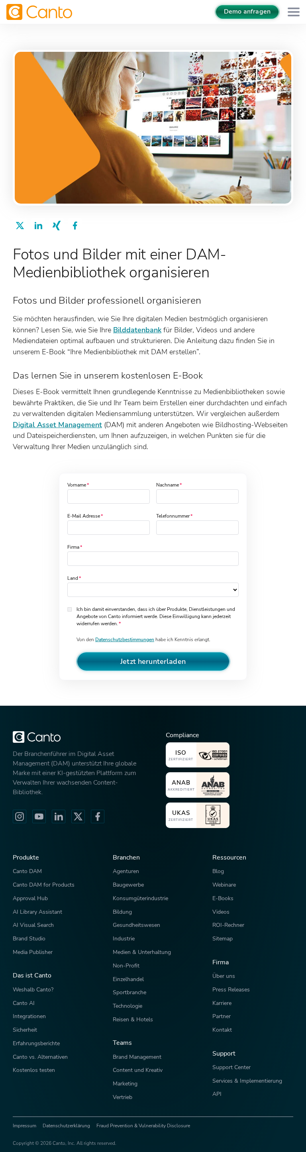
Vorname (76, 485)
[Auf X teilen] (20, 225)
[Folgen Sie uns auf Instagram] (19, 816)
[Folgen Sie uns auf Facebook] (97, 816)
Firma (73, 547)
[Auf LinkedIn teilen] (38, 225)
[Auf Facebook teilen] (75, 225)
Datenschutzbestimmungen (124, 639)
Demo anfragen (247, 11)
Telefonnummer (173, 516)
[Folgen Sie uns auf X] (78, 816)
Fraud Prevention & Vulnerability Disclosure (143, 1126)
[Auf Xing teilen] (56, 225)
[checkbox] (70, 609)
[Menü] (294, 12)
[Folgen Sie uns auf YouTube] (39, 816)
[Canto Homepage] (40, 12)
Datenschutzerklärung (66, 1126)
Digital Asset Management (57, 425)
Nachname (167, 485)
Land (72, 578)
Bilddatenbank (137, 330)
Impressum (24, 1126)
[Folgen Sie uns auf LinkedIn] (58, 816)
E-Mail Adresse (83, 516)
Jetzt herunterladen (153, 661)
